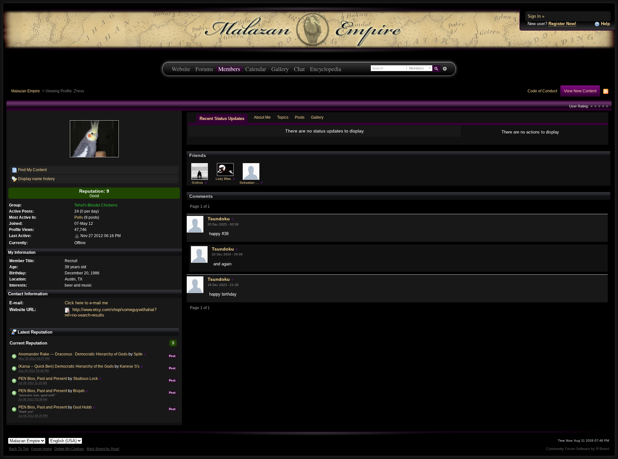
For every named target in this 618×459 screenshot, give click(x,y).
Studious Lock (85, 378)
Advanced (445, 69)
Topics (282, 117)
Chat (299, 69)
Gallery (280, 69)
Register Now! (562, 23)
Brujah (79, 391)
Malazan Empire (25, 91)
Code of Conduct (542, 91)
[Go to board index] (309, 29)
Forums (204, 69)
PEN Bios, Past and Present (42, 378)
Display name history (36, 179)
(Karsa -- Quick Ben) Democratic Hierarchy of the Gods (66, 366)
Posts (299, 117)
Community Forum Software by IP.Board (577, 449)
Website (181, 69)
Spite (138, 354)
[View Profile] (145, 354)
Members (229, 69)
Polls (78, 217)
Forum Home (41, 449)
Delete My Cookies (69, 449)
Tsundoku (219, 218)
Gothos (197, 182)
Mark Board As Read (103, 449)
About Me (262, 117)
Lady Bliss (223, 178)
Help (605, 23)
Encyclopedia (325, 69)
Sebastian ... (248, 182)
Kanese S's (129, 366)
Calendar (255, 69)
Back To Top (19, 449)
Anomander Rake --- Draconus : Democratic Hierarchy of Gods (72, 354)
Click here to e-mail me (86, 302)
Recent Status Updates (222, 118)
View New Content (580, 91)
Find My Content (32, 170)
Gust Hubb (82, 407)
